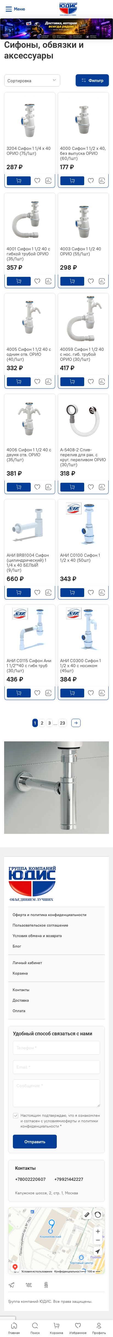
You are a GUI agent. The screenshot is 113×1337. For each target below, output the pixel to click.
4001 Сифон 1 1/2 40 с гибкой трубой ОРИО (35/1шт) (28, 253)
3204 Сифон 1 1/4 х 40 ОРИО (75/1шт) (29, 150)
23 (62, 723)
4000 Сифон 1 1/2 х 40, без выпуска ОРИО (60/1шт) (83, 153)
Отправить (34, 1141)
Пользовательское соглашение (40, 925)
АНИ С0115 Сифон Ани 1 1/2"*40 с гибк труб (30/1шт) (29, 665)
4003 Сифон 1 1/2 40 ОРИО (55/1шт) (80, 251)
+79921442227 (68, 1179)
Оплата (19, 1010)
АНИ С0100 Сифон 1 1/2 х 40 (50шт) (80, 557)
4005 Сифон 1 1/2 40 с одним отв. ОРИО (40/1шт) (29, 354)
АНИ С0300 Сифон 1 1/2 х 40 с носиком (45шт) (80, 665)
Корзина (20, 973)
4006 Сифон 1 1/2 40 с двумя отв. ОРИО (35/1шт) (29, 454)
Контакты (21, 989)
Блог (17, 946)
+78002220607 (30, 1179)
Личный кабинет (27, 962)
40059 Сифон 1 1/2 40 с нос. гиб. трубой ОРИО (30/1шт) (82, 354)
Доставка (21, 1000)
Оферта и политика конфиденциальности (49, 914)
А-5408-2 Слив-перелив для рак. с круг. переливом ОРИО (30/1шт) (83, 457)
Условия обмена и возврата (37, 935)
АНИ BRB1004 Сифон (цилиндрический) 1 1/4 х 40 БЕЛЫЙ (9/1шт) (28, 562)
